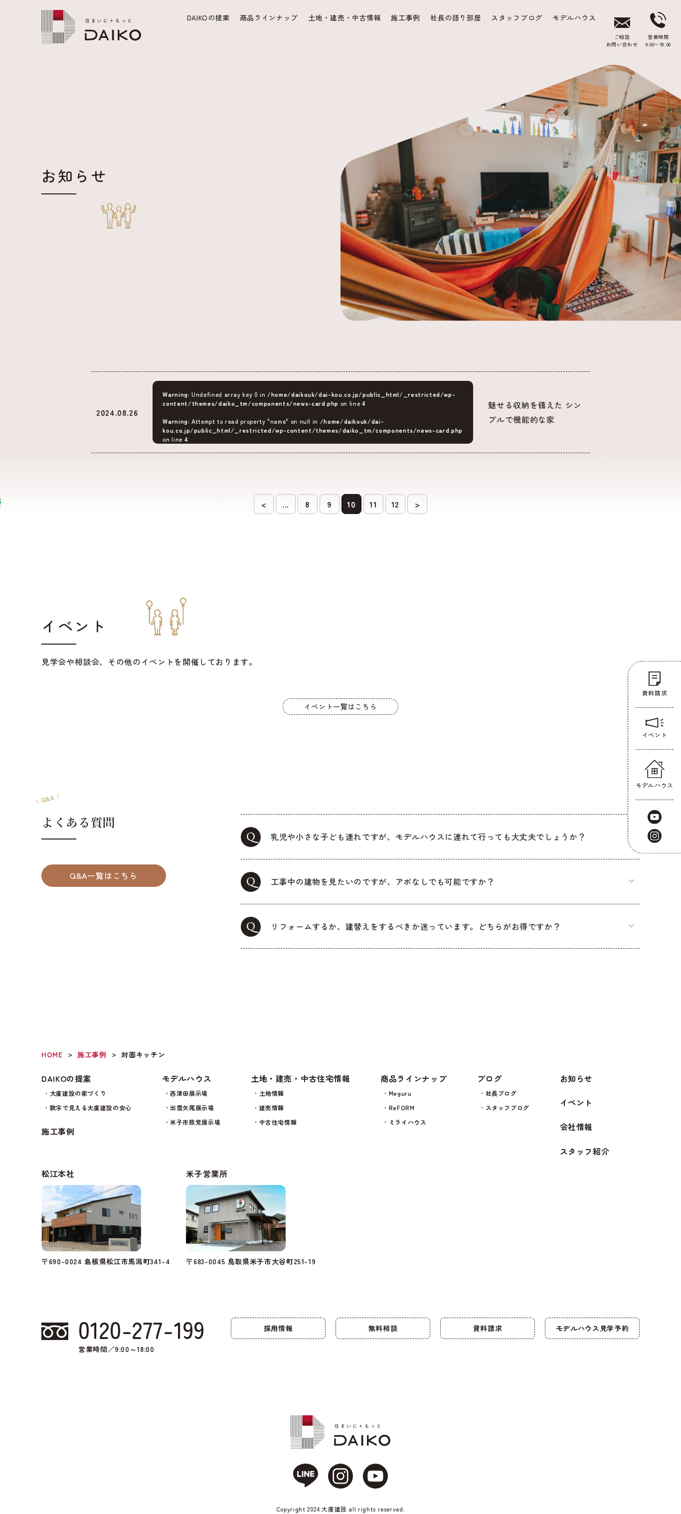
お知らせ (576, 1078)
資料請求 (488, 1328)
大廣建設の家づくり (78, 1093)
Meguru (400, 1093)
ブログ (489, 1078)
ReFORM (402, 1107)
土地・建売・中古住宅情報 (300, 1078)
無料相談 (383, 1328)
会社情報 (576, 1127)
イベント (576, 1102)
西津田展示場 (189, 1093)
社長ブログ (501, 1093)
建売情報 (272, 1107)
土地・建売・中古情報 (344, 17)
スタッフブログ (516, 17)
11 (373, 504)
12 (395, 504)
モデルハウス (574, 17)
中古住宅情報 (278, 1122)
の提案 (208, 17)
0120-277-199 (141, 1329)
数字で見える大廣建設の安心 (91, 1107)
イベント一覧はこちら (340, 706)
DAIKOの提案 (66, 1078)
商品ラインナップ (269, 17)
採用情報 (278, 1328)
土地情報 (272, 1093)
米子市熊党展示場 (195, 1122)
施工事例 (405, 17)
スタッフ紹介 (585, 1151)
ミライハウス (408, 1122)
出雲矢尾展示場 (192, 1107)
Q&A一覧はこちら (104, 875)
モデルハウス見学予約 (592, 1328)
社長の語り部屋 (455, 17)
